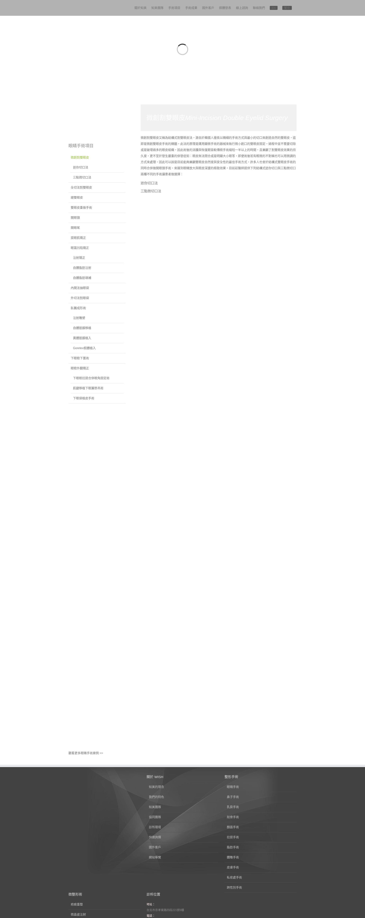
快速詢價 (155, 837)
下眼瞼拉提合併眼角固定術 (91, 378)
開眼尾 (75, 227)
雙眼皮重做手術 (81, 207)
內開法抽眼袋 (80, 288)
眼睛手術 (233, 787)
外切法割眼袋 (80, 298)
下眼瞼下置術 (80, 358)
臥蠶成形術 (78, 308)
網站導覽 (155, 857)
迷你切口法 (149, 183)
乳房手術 (233, 807)
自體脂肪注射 (82, 267)
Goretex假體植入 (84, 348)
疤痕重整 (77, 904)
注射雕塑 (79, 318)
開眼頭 (75, 217)
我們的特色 (156, 797)
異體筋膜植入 (82, 338)
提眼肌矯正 (78, 237)
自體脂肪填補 (82, 277)
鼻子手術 (233, 797)
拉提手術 (233, 837)
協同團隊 (155, 817)
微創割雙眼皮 (80, 157)
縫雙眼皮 (77, 197)
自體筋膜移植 (82, 328)
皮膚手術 (233, 867)
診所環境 (155, 827)
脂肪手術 (233, 847)
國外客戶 (155, 847)
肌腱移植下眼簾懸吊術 (88, 388)
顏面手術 (233, 827)
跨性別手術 (234, 887)
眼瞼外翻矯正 (80, 368)
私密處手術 (234, 877)
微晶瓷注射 (78, 914)
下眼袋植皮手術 (83, 398)
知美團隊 (155, 807)
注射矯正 (79, 257)
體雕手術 (233, 857)
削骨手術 (233, 817)
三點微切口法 (151, 191)
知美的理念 (156, 787)
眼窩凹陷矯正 (80, 247)
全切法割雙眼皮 (81, 187)
